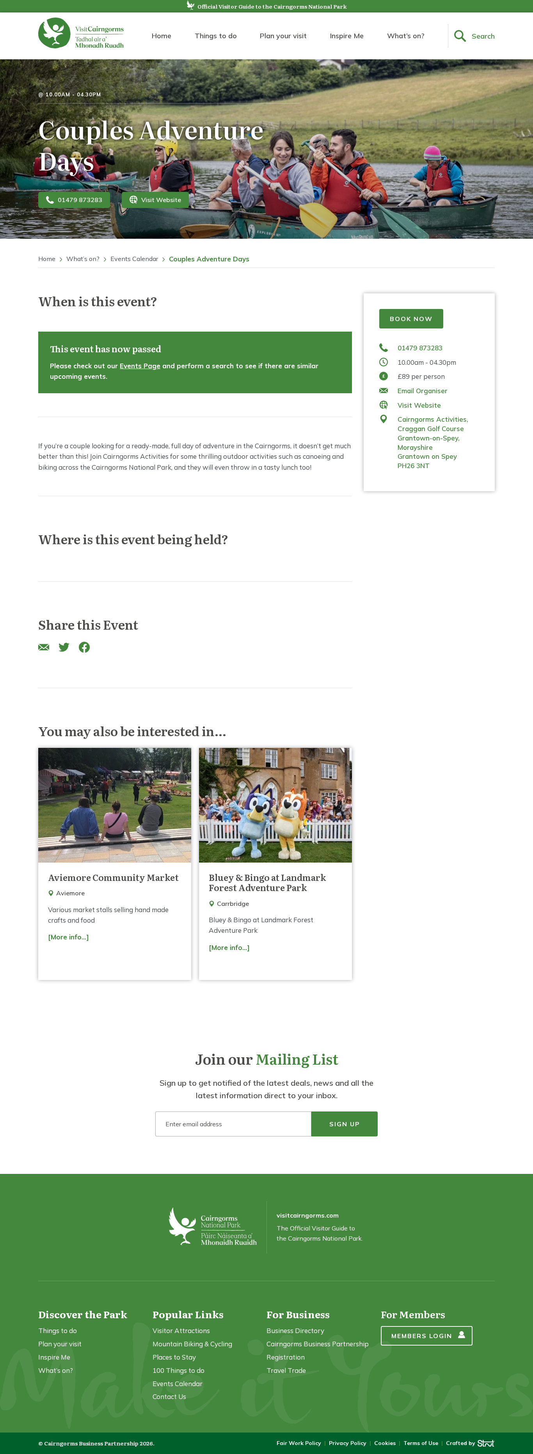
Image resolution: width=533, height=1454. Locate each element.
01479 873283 (80, 200)
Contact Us (169, 1396)
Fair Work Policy (299, 1443)
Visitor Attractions (181, 1330)
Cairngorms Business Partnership (317, 1344)
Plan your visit (283, 35)
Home (161, 35)
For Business (298, 1314)
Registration (285, 1357)
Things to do (216, 35)
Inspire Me (347, 35)
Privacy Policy (347, 1443)
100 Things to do (178, 1370)
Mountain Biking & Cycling (192, 1344)
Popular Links (188, 1314)
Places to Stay (174, 1357)
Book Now (411, 319)
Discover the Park (82, 1314)
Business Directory (295, 1330)
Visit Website (161, 200)
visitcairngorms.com (308, 1215)
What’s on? (406, 35)
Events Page (140, 366)
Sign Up (344, 1124)
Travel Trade (286, 1370)
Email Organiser (423, 391)
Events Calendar (134, 259)
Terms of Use (420, 1443)
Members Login (421, 1336)
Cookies (385, 1443)
